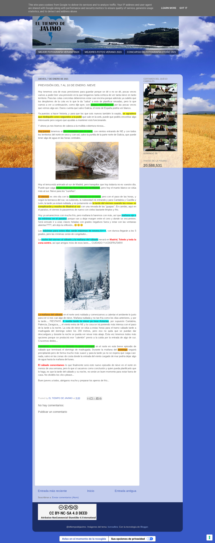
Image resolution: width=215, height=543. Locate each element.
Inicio (90, 491)
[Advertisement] (93, 66)
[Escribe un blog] (91, 398)
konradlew (113, 527)
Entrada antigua (125, 491)
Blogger (144, 527)
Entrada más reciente (52, 491)
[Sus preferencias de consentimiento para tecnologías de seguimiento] (209, 537)
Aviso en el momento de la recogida (84, 538)
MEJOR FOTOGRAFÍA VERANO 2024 (58, 52)
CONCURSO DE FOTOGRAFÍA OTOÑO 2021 (151, 52)
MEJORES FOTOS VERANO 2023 (103, 52)
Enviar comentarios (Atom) (65, 497)
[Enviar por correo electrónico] (88, 398)
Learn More (168, 8)
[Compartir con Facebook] (97, 398)
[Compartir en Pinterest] (100, 398)
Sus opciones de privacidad (128, 538)
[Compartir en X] (94, 398)
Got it (183, 8)
